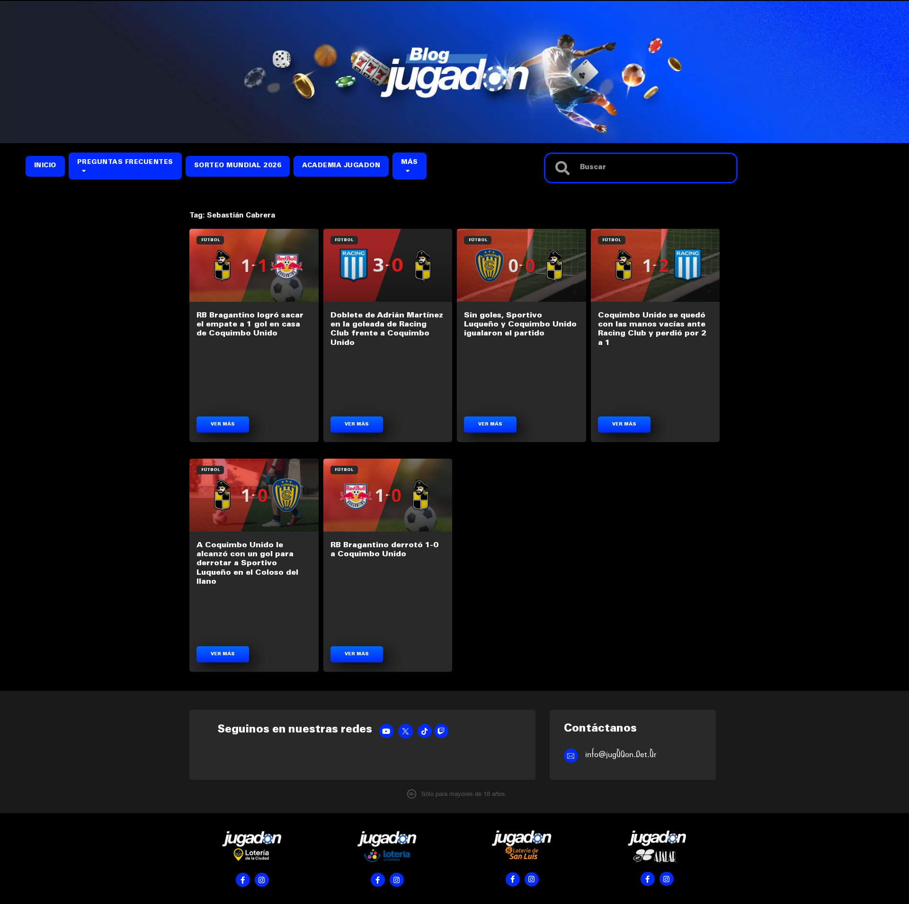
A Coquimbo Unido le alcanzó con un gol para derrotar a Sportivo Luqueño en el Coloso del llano (247, 564)
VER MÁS (223, 424)
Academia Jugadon (341, 166)
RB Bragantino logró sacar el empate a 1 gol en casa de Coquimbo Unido (249, 324)
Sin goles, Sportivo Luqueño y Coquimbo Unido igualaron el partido (520, 324)
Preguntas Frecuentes (125, 163)
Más (409, 163)
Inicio (45, 166)
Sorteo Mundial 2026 (238, 166)
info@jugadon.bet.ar (621, 754)
